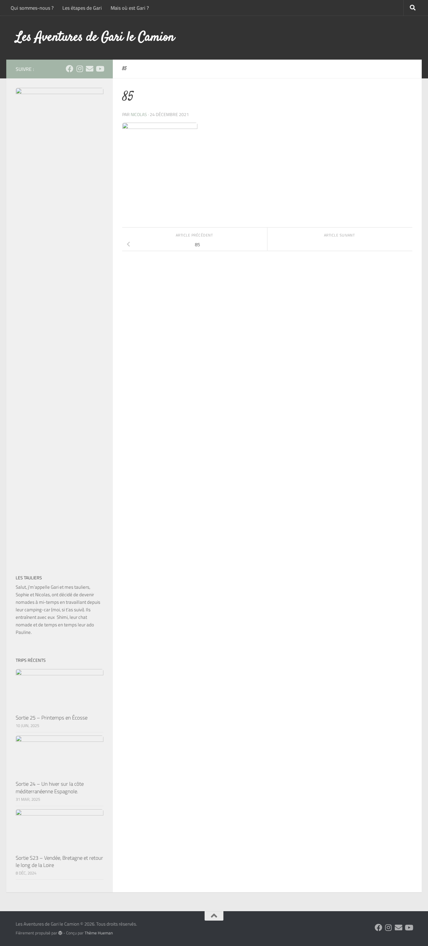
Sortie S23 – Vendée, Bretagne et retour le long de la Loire (59, 861)
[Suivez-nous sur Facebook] (69, 68)
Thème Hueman (99, 933)
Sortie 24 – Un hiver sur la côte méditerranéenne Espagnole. (50, 787)
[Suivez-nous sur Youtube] (99, 68)
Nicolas (139, 114)
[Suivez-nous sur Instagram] (79, 68)
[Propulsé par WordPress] (60, 933)
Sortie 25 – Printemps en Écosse (51, 718)
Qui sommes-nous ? (32, 8)
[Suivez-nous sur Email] (89, 68)
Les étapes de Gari (82, 8)
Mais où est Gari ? (130, 8)
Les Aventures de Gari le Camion (95, 37)
